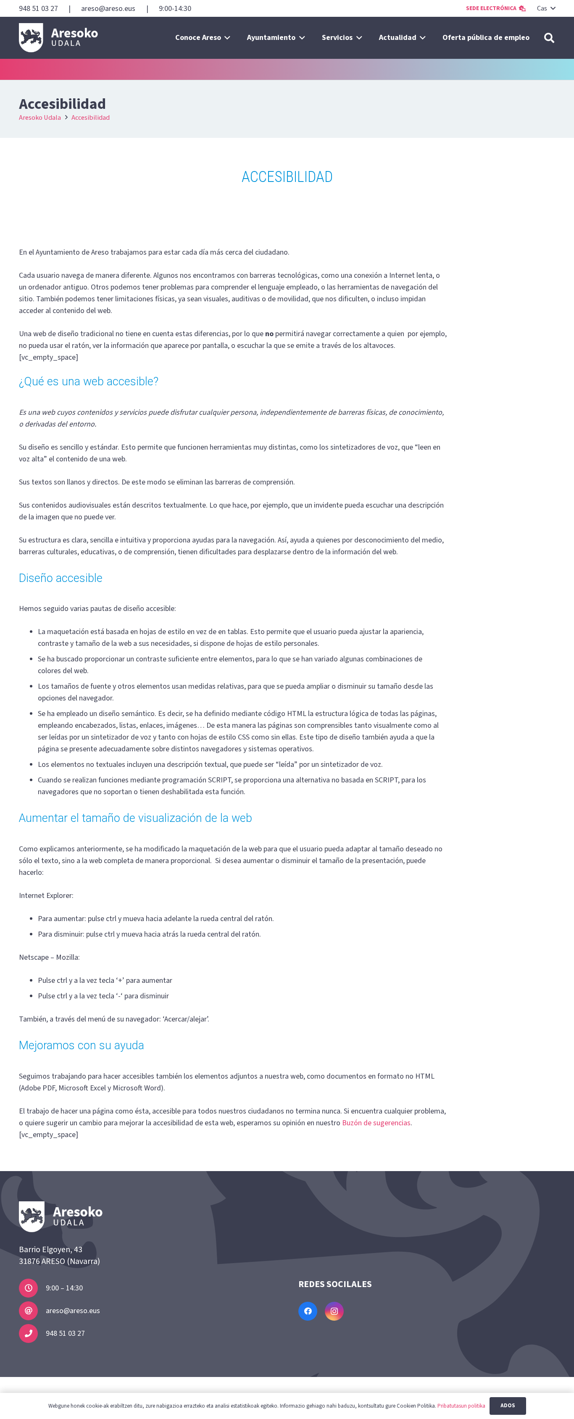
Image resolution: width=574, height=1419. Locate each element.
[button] (546, 8)
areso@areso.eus (73, 1311)
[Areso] (58, 38)
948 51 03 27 (65, 1333)
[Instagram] (334, 1311)
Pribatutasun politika (461, 1406)
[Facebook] (307, 1311)
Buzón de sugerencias (376, 1123)
